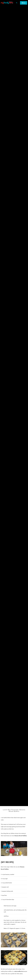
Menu (23, 3)
